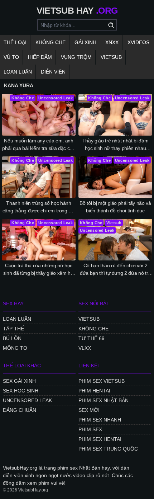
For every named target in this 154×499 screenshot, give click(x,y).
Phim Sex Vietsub (101, 381)
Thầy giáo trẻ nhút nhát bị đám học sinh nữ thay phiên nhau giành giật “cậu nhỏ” (115, 145)
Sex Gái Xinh (19, 381)
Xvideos (138, 42)
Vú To (11, 57)
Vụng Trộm (76, 57)
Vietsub (111, 57)
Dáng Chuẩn (19, 410)
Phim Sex (90, 429)
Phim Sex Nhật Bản (103, 400)
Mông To (15, 348)
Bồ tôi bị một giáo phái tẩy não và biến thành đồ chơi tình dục (115, 206)
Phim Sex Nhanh (99, 420)
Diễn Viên (53, 72)
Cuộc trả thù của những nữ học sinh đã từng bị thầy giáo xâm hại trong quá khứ (38, 270)
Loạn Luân (18, 72)
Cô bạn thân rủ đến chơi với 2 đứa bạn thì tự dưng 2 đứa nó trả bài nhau (115, 270)
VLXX (84, 348)
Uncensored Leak (27, 400)
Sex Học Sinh (20, 391)
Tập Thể (13, 328)
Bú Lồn (12, 338)
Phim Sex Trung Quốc (108, 449)
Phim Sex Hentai (99, 439)
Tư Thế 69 (91, 338)
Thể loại (15, 42)
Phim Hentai (94, 391)
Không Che (50, 42)
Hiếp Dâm (40, 57)
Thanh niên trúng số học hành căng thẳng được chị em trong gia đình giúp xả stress (39, 207)
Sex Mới (89, 410)
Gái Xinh (85, 42)
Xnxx (112, 42)
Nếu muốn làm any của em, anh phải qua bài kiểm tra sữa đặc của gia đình (38, 145)
